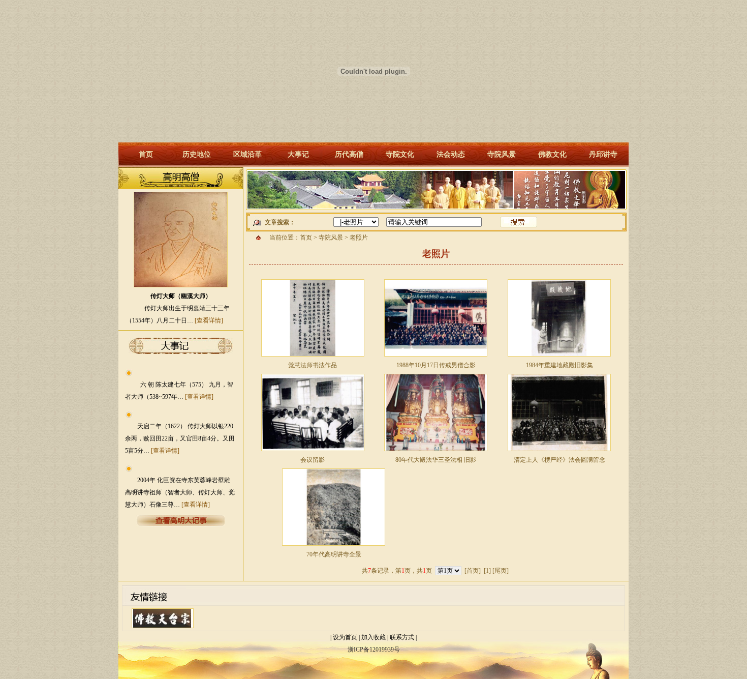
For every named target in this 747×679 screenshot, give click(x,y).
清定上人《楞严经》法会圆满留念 (559, 459)
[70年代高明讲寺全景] (333, 546)
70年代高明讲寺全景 (333, 554)
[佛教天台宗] (163, 628)
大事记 (298, 154)
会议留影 (312, 459)
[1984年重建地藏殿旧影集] (559, 357)
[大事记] (180, 524)
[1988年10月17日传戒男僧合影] (435, 357)
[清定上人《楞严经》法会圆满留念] (559, 451)
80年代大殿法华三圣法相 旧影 (435, 459)
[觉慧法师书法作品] (312, 357)
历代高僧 (349, 154)
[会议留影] (312, 451)
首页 (146, 154)
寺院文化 (400, 154)
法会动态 (451, 154)
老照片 (359, 237)
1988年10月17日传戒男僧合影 (436, 365)
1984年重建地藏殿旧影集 (559, 365)
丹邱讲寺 (603, 154)
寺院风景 (501, 154)
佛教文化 (552, 154)
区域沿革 (247, 154)
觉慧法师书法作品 (312, 365)
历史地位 (196, 154)
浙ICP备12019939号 (374, 649)
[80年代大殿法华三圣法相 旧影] (435, 451)
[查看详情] (209, 320)
